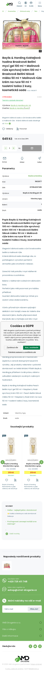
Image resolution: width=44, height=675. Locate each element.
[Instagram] (40, 646)
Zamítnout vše (12, 347)
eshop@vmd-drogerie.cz (22, 590)
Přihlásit (34, 609)
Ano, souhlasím (31, 347)
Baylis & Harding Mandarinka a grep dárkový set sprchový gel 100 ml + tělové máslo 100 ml (11, 465)
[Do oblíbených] (6, 480)
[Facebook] (30, 646)
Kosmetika (12, 11)
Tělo (35, 11)
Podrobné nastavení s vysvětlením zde (22, 352)
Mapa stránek (36, 664)
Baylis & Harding (17, 108)
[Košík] (31, 4)
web (27, 108)
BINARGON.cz (34, 669)
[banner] (9, 4)
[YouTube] (35, 646)
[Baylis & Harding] (39, 102)
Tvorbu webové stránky (14, 669)
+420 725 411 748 (17, 581)
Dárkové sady (25, 11)
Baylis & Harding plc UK (21, 105)
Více (6, 123)
